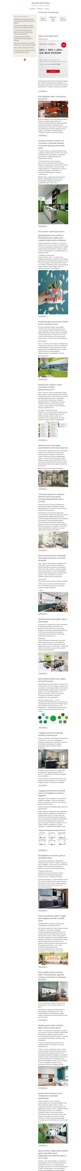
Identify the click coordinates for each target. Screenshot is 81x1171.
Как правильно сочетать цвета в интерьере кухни (51, 856)
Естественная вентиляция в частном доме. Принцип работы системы (23, 38)
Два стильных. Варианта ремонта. (24, 47)
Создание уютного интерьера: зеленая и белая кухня (50, 734)
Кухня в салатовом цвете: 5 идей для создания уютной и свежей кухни (52, 918)
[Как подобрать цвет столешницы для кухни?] (53, 109)
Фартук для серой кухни (48, 36)
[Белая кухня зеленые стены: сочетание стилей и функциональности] (53, 429)
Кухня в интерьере (43, 19)
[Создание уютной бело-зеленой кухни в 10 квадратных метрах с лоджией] (53, 837)
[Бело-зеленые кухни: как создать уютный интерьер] (53, 719)
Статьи (46, 8)
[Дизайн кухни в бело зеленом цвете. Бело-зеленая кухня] (53, 1076)
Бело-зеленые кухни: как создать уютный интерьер (52, 680)
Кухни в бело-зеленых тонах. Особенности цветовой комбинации (50, 1095)
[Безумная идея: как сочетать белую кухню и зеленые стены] (53, 367)
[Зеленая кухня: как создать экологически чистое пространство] (53, 478)
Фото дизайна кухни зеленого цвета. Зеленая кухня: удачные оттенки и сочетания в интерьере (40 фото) (52, 976)
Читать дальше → (43, 91)
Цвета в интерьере (63, 19)
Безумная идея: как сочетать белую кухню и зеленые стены (53, 322)
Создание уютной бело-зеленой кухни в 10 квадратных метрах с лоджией (51, 793)
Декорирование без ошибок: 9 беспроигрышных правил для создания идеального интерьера (51, 237)
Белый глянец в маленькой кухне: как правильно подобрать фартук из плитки (24, 21)
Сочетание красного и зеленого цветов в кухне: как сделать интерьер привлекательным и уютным (51, 498)
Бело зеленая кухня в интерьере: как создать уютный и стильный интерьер (52, 558)
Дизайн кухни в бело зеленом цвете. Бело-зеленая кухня (50, 1026)
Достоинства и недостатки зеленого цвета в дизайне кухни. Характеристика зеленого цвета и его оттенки (53, 1154)
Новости (40, 8)
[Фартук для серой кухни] (53, 59)
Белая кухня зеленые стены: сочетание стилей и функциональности (50, 387)
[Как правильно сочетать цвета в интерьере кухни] (53, 899)
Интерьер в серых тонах (53, 19)
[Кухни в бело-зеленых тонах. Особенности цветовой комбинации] (53, 1133)
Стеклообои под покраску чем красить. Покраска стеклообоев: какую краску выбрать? (23, 32)
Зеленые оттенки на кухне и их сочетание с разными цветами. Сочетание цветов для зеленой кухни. (51, 144)
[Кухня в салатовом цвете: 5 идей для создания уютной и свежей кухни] (53, 959)
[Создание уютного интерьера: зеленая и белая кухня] (53, 759)
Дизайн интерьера (40, 3)
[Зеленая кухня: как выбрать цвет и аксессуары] (53, 661)
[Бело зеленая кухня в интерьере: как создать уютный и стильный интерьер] (53, 602)
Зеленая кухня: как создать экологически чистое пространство (52, 446)
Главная (33, 8)
